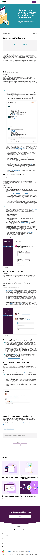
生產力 (8, 428)
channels (17, 148)
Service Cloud (12, 303)
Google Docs (30, 232)
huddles (23, 289)
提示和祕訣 (12, 428)
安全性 (5, 428)
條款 (17, 551)
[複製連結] (36, 33)
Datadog (26, 222)
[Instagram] (16, 529)
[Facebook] (33, 33)
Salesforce (18, 192)
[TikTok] (25, 529)
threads (15, 354)
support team (29, 422)
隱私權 (14, 551)
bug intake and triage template (14, 357)
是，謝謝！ (17, 444)
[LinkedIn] (34, 33)
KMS (24, 375)
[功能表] (37, 2)
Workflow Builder (29, 289)
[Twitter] (31, 33)
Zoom (21, 303)
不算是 (24, 444)
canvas (26, 192)
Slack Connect (34, 209)
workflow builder (22, 148)
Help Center (23, 422)
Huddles (24, 90)
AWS (29, 222)
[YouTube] (23, 529)
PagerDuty (23, 222)
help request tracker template (14, 170)
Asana (31, 164)
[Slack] (4, 2)
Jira (13, 192)
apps (28, 148)
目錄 (1, 29)
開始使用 (34, 1)
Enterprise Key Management (24, 372)
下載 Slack (9, 551)
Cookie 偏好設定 (21, 551)
